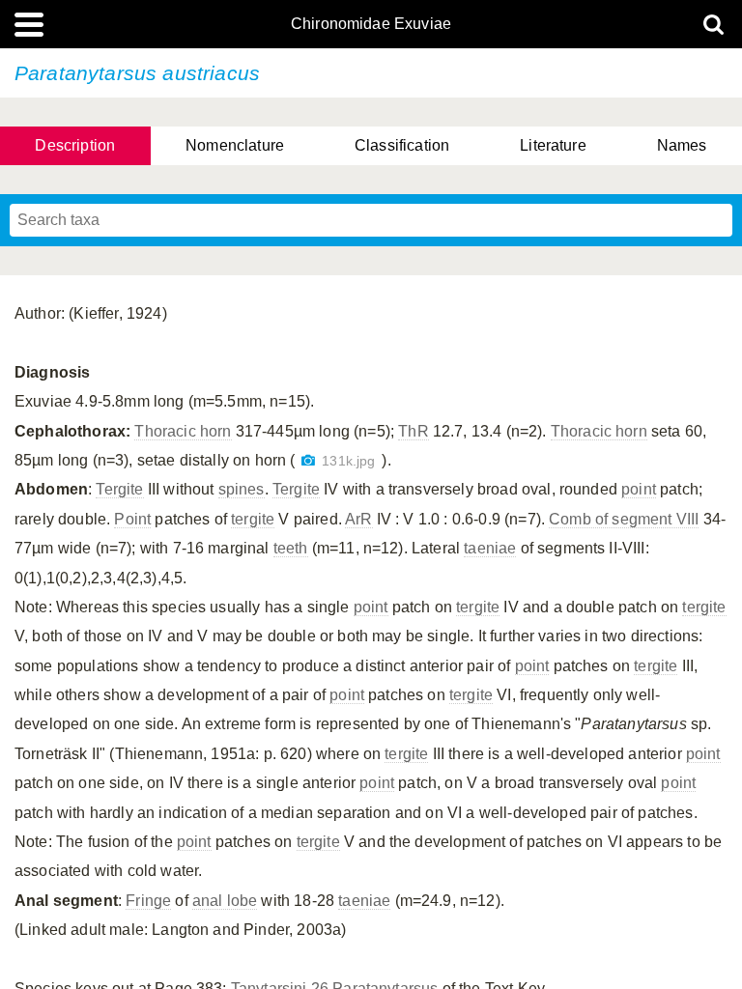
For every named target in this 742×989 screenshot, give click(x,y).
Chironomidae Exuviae (371, 24)
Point (132, 519)
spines (241, 489)
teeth (290, 548)
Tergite (119, 489)
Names (682, 145)
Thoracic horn (182, 431)
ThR (413, 431)
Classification (402, 145)
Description (75, 145)
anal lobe (224, 900)
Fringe (148, 900)
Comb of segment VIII (624, 519)
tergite (252, 519)
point (638, 489)
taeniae (490, 548)
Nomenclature (235, 145)
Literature (553, 145)
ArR (358, 519)
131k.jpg (348, 461)
